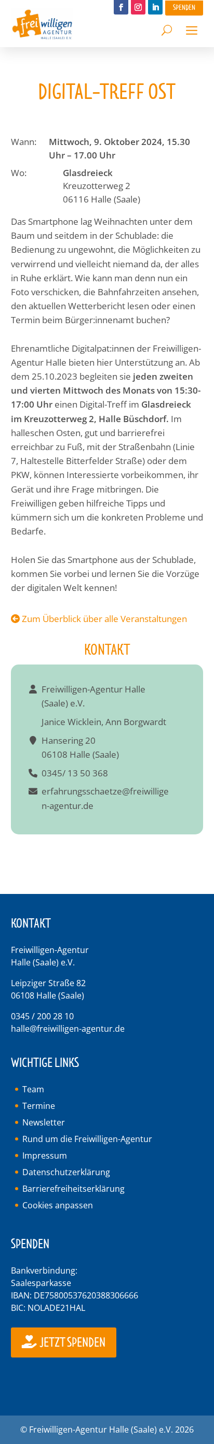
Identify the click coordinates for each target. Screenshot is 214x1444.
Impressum (44, 1155)
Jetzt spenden (71, 1343)
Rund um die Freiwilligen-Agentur (87, 1139)
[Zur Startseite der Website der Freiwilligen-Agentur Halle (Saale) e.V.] (42, 37)
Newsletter (43, 1122)
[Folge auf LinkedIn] (155, 7)
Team (33, 1089)
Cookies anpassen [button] (57, 1205)
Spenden (184, 7)
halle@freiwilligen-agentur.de (68, 1028)
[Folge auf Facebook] (121, 7)
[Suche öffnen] (167, 27)
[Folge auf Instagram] (138, 7)
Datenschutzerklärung (66, 1172)
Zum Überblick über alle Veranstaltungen (103, 619)
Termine (38, 1105)
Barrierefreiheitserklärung (73, 1188)
